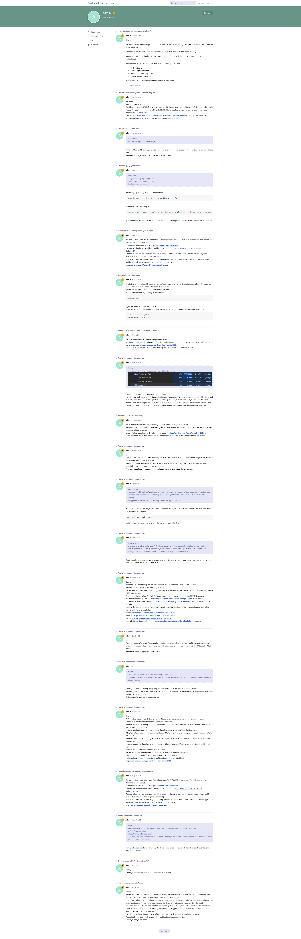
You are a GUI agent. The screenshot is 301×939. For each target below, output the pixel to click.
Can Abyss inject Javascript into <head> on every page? (137, 93)
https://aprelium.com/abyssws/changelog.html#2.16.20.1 (177, 599)
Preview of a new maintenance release (131, 358)
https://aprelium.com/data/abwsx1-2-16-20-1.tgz (152, 618)
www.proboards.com (134, 848)
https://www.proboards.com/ (140, 834)
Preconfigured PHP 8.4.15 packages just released (135, 231)
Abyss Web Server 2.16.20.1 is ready (130, 416)
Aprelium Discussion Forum (101, 3)
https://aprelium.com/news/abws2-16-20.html (187, 433)
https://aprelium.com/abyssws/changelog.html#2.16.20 (148, 761)
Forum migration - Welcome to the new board (134, 31)
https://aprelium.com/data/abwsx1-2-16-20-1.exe (155, 613)
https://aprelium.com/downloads (164, 245)
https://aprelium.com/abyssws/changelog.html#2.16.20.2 (154, 345)
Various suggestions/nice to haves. (130, 815)
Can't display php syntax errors (129, 128)
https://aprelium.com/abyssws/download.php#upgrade (176, 621)
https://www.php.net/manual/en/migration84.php (146, 265)
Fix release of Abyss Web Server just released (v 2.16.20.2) (138, 330)
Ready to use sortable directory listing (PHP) (133, 861)
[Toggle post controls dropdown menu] (211, 85)
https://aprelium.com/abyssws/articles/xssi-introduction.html (162, 115)
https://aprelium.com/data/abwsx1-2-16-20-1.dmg (154, 615)
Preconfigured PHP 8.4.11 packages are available (135, 771)
